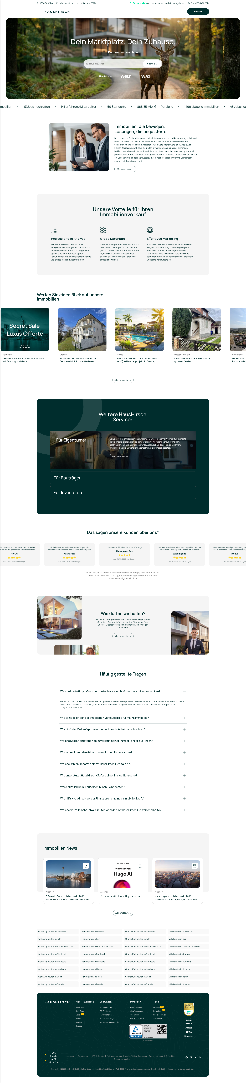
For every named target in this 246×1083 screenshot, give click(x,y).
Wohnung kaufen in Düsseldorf (52, 931)
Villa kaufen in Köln (178, 939)
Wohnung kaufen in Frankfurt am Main (56, 946)
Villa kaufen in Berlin (178, 976)
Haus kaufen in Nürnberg (93, 961)
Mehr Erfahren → (120, 456)
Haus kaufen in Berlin (92, 976)
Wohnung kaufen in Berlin (50, 976)
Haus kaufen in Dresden (93, 984)
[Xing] (195, 1057)
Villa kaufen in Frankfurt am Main (184, 946)
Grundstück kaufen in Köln (137, 939)
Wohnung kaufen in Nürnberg (52, 961)
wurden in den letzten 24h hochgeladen (158, 3)
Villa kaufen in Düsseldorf (181, 931)
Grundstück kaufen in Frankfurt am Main (144, 946)
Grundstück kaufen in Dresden (139, 984)
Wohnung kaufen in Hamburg (52, 969)
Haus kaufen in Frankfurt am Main (97, 946)
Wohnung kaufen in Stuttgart (52, 954)
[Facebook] (186, 1057)
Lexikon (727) (89, 3)
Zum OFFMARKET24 (200, 3)
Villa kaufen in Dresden (179, 984)
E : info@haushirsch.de (67, 3)
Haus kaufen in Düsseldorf (94, 931)
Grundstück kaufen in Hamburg (140, 969)
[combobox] (123, 14)
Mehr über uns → (125, 169)
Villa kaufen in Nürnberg (180, 961)
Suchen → (152, 63)
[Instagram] (191, 1057)
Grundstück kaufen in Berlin (138, 976)
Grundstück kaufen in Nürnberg (140, 961)
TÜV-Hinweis (148, 1040)
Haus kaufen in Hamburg (93, 969)
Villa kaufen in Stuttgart (180, 954)
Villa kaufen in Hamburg (180, 969)
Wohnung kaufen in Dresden (51, 984)
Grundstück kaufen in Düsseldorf (140, 931)
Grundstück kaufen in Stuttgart (140, 954)
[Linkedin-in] (200, 1057)
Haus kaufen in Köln (91, 939)
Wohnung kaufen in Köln (49, 939)
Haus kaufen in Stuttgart (93, 954)
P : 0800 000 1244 (45, 3)
